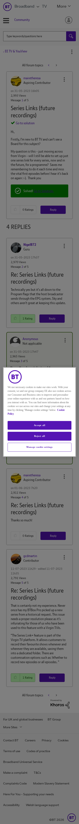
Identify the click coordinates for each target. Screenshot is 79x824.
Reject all (39, 436)
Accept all (39, 425)
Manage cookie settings (39, 447)
